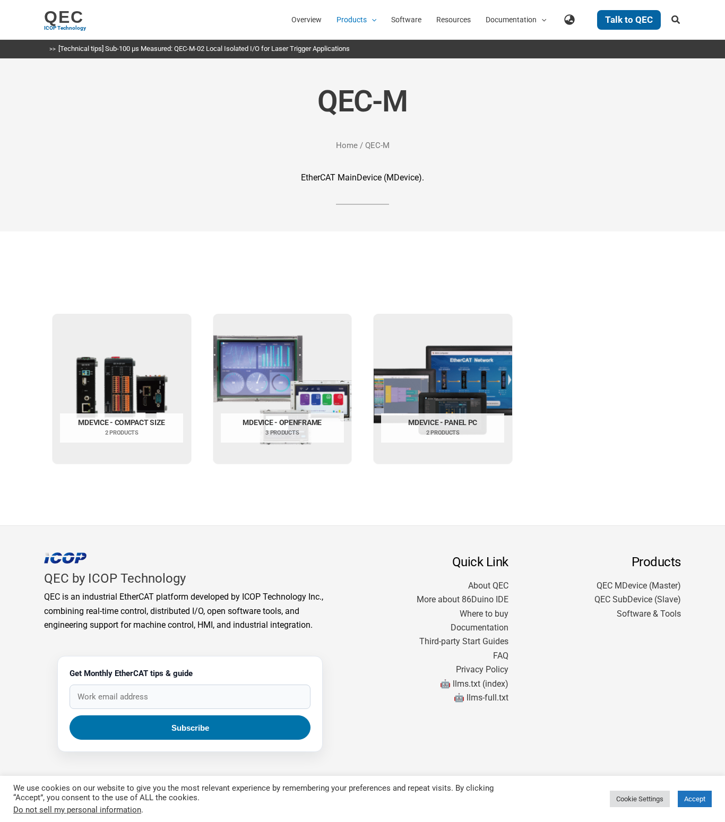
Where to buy (484, 614)
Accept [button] (694, 799)
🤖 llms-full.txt (481, 698)
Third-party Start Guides (463, 641)
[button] (371, 19)
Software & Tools (649, 614)
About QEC (488, 586)
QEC (64, 17)
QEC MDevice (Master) (639, 586)
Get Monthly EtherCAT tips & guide (131, 673)
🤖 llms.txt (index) (474, 684)
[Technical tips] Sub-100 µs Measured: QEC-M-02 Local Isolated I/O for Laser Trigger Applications (204, 49)
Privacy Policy (482, 669)
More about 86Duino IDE (462, 599)
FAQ (500, 656)
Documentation (479, 627)
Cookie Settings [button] (639, 799)
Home (347, 145)
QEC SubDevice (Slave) (637, 599)
